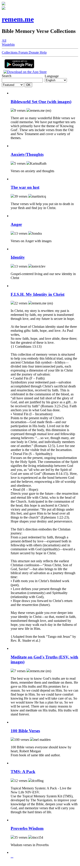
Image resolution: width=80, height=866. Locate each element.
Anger (16, 224)
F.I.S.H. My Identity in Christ (37, 294)
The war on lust (25, 187)
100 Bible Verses (25, 730)
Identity (18, 257)
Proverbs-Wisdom (27, 828)
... (12, 856)
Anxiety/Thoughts (27, 154)
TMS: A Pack (23, 771)
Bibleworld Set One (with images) (41, 101)
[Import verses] (12, 93)
